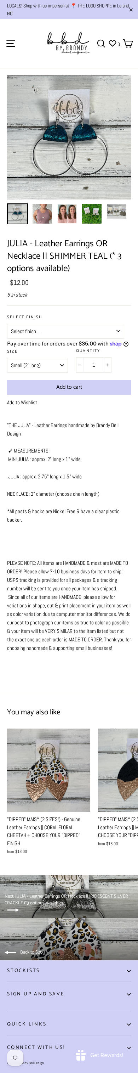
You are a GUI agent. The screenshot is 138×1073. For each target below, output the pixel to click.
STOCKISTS (23, 971)
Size (12, 351)
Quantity (88, 351)
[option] (69, 137)
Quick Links (27, 1024)
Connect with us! (36, 1048)
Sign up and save (35, 994)
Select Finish (24, 317)
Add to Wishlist (22, 402)
